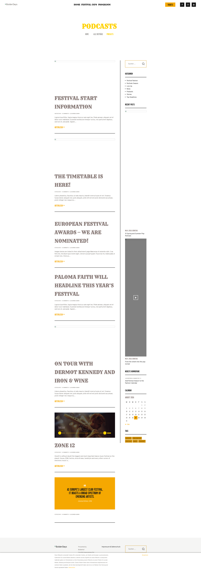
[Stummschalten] (104, 433)
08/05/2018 (58, 113)
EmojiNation (137, 438)
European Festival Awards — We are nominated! (81, 232)
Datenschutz (72, 567)
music (135, 441)
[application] (84, 433)
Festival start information (76, 102)
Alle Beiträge (98, 34)
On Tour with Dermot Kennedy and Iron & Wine (85, 372)
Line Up (129, 86)
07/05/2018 (58, 192)
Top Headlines (132, 97)
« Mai (128, 424)
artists (128, 438)
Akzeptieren (145, 555)
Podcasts (130, 92)
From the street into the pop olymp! (135, 363)
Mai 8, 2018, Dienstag (131, 231)
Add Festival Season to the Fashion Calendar (134, 382)
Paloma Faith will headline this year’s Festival (84, 285)
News (128, 89)
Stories (129, 94)
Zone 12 (65, 445)
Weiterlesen (59, 127)
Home (87, 34)
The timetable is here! (79, 180)
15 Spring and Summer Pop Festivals (134, 235)
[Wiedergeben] (59, 433)
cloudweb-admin (75, 113)
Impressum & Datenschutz (111, 547)
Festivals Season (132, 83)
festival (129, 441)
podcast (142, 441)
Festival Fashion (132, 81)
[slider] (109, 432)
